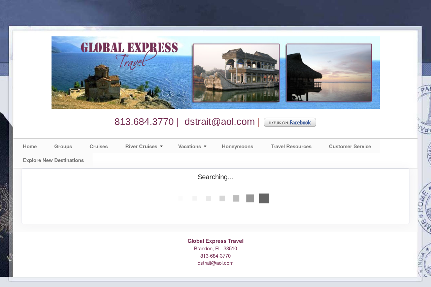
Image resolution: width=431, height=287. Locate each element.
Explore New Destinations (53, 160)
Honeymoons (237, 146)
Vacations (189, 146)
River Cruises (141, 146)
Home (30, 146)
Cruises (99, 146)
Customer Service (350, 146)
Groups (63, 146)
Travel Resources (291, 146)
